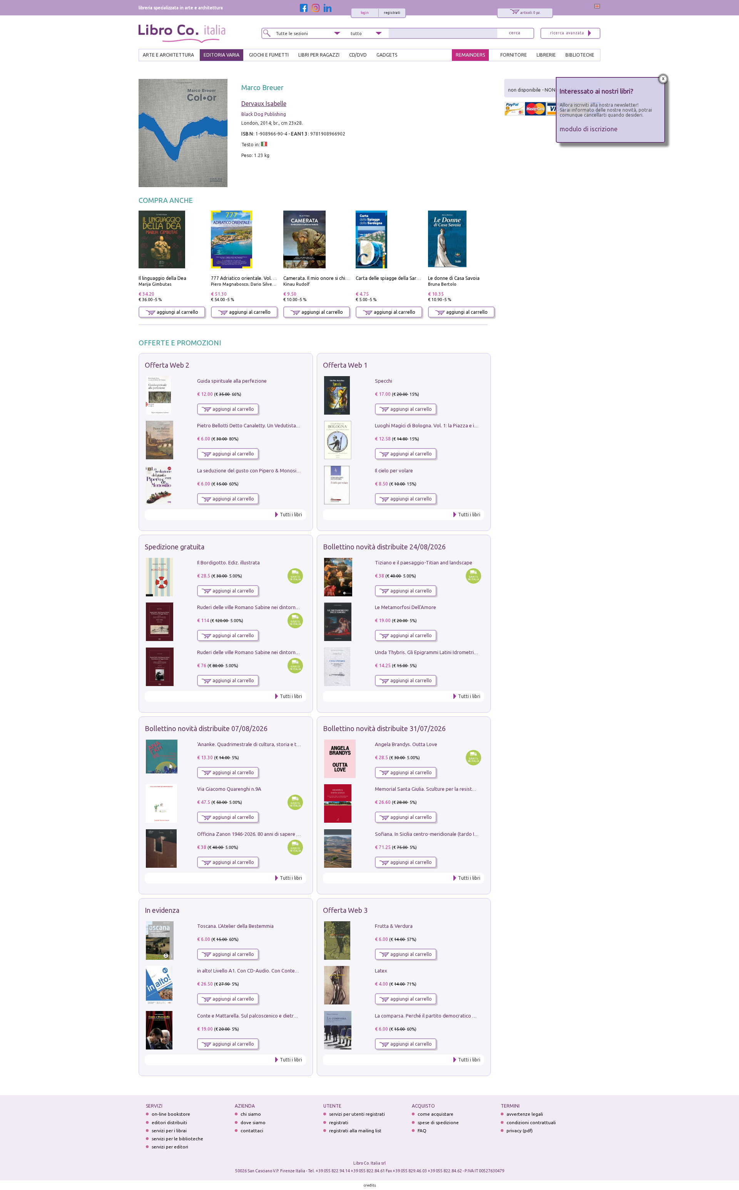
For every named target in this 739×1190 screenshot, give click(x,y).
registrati (392, 13)
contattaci (252, 1130)
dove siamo (253, 1122)
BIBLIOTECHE (579, 54)
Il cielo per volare (394, 470)
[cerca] (515, 33)
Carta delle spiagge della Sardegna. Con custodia (408, 278)
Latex (381, 970)
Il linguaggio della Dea (162, 278)
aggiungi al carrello (176, 312)
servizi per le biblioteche (177, 1138)
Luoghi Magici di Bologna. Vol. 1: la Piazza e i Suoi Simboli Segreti (448, 425)
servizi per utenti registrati (357, 1113)
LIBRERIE (546, 54)
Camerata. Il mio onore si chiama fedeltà (327, 278)
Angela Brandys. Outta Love (406, 744)
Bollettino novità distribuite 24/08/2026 (384, 547)
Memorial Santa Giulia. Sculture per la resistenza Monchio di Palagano (453, 789)
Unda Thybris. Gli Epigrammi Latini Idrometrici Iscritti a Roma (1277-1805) (456, 652)
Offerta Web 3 (345, 910)
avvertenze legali (525, 1113)
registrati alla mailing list (355, 1130)
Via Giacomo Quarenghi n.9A (229, 789)
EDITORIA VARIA (221, 54)
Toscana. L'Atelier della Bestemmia (235, 926)
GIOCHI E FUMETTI (269, 54)
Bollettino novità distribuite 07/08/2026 (206, 728)
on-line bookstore (171, 1113)
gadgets (386, 54)
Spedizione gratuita (174, 547)
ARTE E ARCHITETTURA (168, 54)
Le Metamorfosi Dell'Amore (405, 607)
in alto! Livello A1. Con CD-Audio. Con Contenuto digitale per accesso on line (282, 970)
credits (370, 1185)
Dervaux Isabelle (263, 103)
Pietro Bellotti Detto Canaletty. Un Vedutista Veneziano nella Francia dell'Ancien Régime (295, 425)
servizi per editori (170, 1146)
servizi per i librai (169, 1130)
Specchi (383, 380)
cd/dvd (358, 54)
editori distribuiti (169, 1122)
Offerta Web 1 (345, 365)
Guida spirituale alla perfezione (232, 380)
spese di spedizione (438, 1122)
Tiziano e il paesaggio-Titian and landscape (423, 562)
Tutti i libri (291, 514)
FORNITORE (513, 54)
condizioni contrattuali (531, 1122)
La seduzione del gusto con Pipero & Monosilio (249, 470)
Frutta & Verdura (394, 926)
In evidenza (162, 910)
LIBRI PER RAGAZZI (318, 54)
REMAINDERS (470, 54)
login (365, 13)
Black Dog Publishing (263, 114)
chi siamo (251, 1113)
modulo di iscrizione (589, 128)
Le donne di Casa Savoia (454, 278)
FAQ (422, 1130)
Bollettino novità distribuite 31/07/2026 (384, 728)
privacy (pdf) (520, 1130)
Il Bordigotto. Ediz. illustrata (228, 562)
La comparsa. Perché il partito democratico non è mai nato (440, 1015)
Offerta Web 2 (167, 365)
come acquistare (435, 1113)
